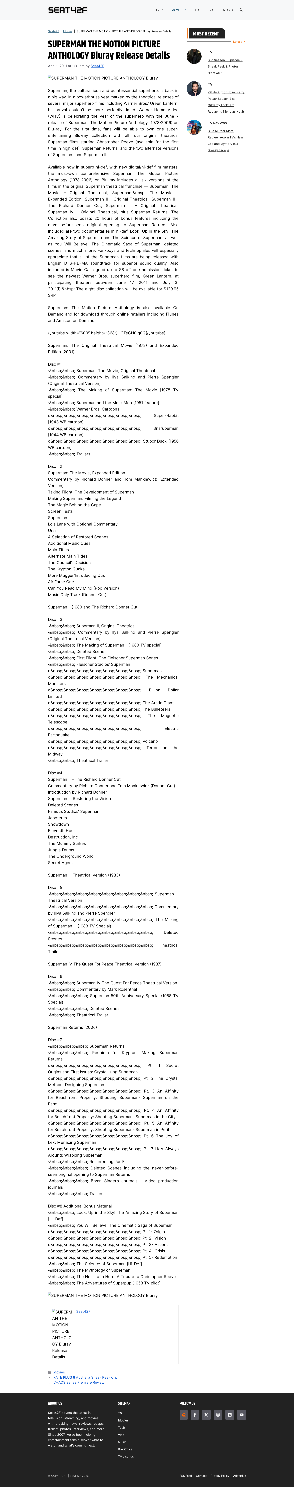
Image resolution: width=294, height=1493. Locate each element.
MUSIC (228, 10)
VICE (212, 10)
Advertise (239, 1475)
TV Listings (126, 1456)
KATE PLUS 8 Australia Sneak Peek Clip (85, 1377)
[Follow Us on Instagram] (218, 1415)
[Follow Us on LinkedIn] (229, 1415)
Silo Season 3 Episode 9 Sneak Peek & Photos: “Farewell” (225, 66)
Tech (121, 1427)
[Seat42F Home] (184, 1415)
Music (122, 1442)
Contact (201, 1475)
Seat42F (53, 31)
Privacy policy (220, 1475)
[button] (241, 10)
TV (158, 10)
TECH (198, 10)
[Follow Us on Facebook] (195, 1415)
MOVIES (177, 10)
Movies (67, 31)
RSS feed (185, 1475)
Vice (121, 1435)
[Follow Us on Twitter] (206, 1415)
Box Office (125, 1449)
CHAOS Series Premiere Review (78, 1382)
